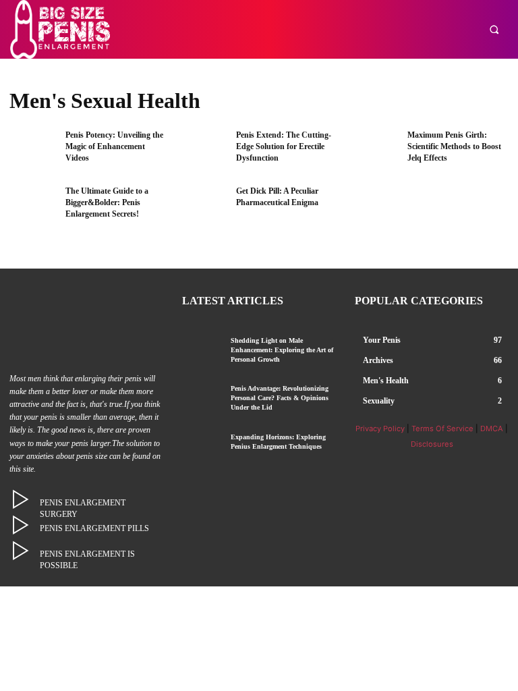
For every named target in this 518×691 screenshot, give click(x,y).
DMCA (491, 428)
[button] (494, 29)
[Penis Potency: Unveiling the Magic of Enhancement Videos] (33, 151)
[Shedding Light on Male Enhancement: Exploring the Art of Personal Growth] (201, 351)
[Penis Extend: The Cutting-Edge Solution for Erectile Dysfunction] (203, 151)
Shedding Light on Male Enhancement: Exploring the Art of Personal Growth (282, 350)
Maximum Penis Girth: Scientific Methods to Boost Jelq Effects (454, 146)
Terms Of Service (442, 428)
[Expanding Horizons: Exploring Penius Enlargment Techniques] (201, 448)
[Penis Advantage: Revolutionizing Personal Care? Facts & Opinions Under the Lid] (201, 399)
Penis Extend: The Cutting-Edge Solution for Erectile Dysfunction (283, 146)
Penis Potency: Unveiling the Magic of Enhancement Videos (114, 146)
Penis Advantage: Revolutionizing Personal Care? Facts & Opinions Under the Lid (279, 398)
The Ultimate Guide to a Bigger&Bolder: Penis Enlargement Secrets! (106, 202)
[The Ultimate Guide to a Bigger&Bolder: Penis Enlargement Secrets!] (33, 207)
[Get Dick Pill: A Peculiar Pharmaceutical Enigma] (203, 207)
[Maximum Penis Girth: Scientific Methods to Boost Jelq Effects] (375, 151)
